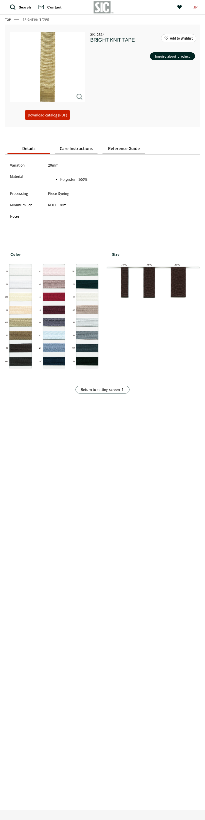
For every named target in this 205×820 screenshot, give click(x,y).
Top (8, 19)
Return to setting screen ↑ (102, 389)
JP (195, 7)
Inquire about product (172, 56)
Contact (54, 7)
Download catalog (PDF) (47, 114)
